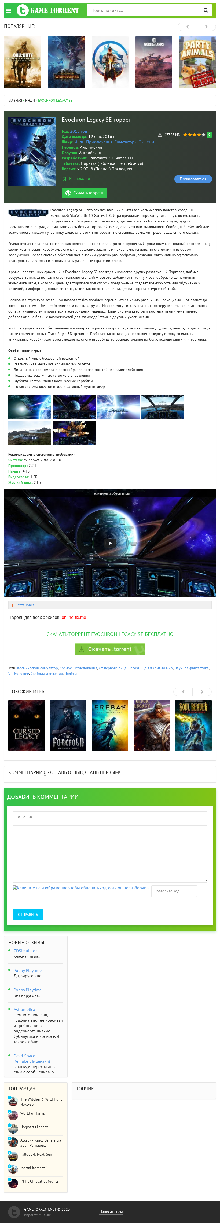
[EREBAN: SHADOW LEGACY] (110, 725)
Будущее (21, 673)
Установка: (26, 605)
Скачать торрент (88, 193)
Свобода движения (47, 673)
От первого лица (113, 668)
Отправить (28, 914)
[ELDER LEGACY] (152, 725)
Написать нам (111, 1212)
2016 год (78, 131)
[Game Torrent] (48, 10)
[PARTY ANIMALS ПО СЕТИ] (197, 62)
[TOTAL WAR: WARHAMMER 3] (66, 62)
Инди (79, 142)
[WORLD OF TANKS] (153, 62)
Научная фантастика (191, 668)
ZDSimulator (25, 951)
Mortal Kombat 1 (34, 1168)
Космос (66, 668)
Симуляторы (125, 142)
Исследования (85, 668)
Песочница (137, 668)
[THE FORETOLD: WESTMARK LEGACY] (68, 725)
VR (10, 673)
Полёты (70, 673)
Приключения (99, 142)
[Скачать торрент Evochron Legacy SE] (110, 649)
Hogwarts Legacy (34, 1127)
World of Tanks (32, 1113)
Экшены (146, 142)
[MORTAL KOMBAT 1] (110, 62)
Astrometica (24, 1009)
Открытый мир (160, 668)
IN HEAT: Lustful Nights (39, 1181)
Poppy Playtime (28, 970)
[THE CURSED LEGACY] (26, 725)
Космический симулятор (37, 668)
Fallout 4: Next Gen (36, 1154)
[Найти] (206, 10)
